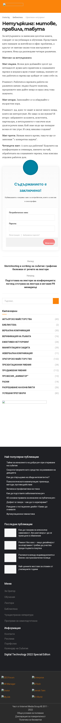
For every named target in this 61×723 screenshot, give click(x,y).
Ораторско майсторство (17, 359)
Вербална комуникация (16, 330)
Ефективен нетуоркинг (35, 17)
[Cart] (50, 6)
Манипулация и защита (16, 347)
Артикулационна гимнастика (21, 514)
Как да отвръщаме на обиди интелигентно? (28, 477)
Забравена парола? (31, 235)
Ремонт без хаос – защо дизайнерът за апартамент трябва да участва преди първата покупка (36, 545)
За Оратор (9, 591)
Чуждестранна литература (18, 614)
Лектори (9, 603)
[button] (55, 6)
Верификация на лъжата (16, 336)
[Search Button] (56, 301)
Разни (5, 382)
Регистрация (14, 235)
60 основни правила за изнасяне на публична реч (31, 498)
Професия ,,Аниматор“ (15, 376)
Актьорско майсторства (17, 319)
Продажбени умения (14, 370)
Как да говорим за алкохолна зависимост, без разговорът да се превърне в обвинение (35, 533)
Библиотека (18, 17)
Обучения (9, 597)
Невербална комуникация (17, 353)
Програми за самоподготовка (20, 620)
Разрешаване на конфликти (18, 387)
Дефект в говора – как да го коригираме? (27, 502)
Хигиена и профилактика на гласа (23, 489)
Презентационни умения (16, 365)
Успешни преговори (14, 393)
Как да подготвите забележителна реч (26, 493)
